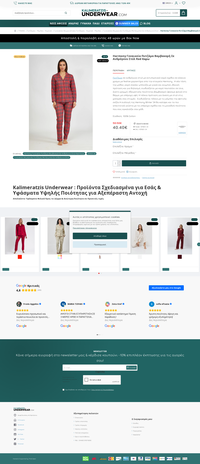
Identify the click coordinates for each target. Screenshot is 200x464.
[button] (98, 273)
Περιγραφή (118, 70)
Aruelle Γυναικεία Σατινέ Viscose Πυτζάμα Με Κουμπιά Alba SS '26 (141, 261)
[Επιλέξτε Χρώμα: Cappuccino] (100, 256)
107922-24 (91, 153)
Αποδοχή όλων (100, 236)
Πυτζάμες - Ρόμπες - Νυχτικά (39, 31)
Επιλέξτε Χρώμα (122, 146)
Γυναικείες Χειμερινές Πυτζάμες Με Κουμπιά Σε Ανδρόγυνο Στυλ (130, 31)
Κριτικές (131, 70)
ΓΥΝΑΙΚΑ (21, 31)
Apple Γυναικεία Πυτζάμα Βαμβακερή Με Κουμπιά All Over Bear (61, 261)
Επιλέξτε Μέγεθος (124, 152)
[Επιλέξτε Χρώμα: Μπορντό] (180, 256)
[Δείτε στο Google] (19, 304)
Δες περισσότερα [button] (25, 320)
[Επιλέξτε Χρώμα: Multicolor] (60, 256)
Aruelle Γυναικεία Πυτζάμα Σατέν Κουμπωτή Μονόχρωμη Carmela (101, 261)
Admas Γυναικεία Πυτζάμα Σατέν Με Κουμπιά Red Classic (21, 261)
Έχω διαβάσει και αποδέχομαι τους (89, 389)
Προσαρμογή (100, 244)
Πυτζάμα (117, 78)
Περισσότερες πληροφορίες (85, 228)
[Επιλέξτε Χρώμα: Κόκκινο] (20, 256)
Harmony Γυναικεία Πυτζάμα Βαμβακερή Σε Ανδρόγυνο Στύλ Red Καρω (54, 153)
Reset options (117, 142)
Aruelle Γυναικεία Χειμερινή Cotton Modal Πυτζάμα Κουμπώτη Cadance (181, 261)
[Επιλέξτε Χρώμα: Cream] (140, 256)
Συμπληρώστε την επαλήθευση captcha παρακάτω (70, 379)
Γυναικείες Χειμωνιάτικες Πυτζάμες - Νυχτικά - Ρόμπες (77, 31)
